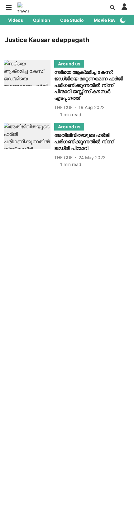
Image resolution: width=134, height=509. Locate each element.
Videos (15, 20)
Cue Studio (72, 20)
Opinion (41, 20)
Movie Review (108, 20)
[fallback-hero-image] (29, 89)
